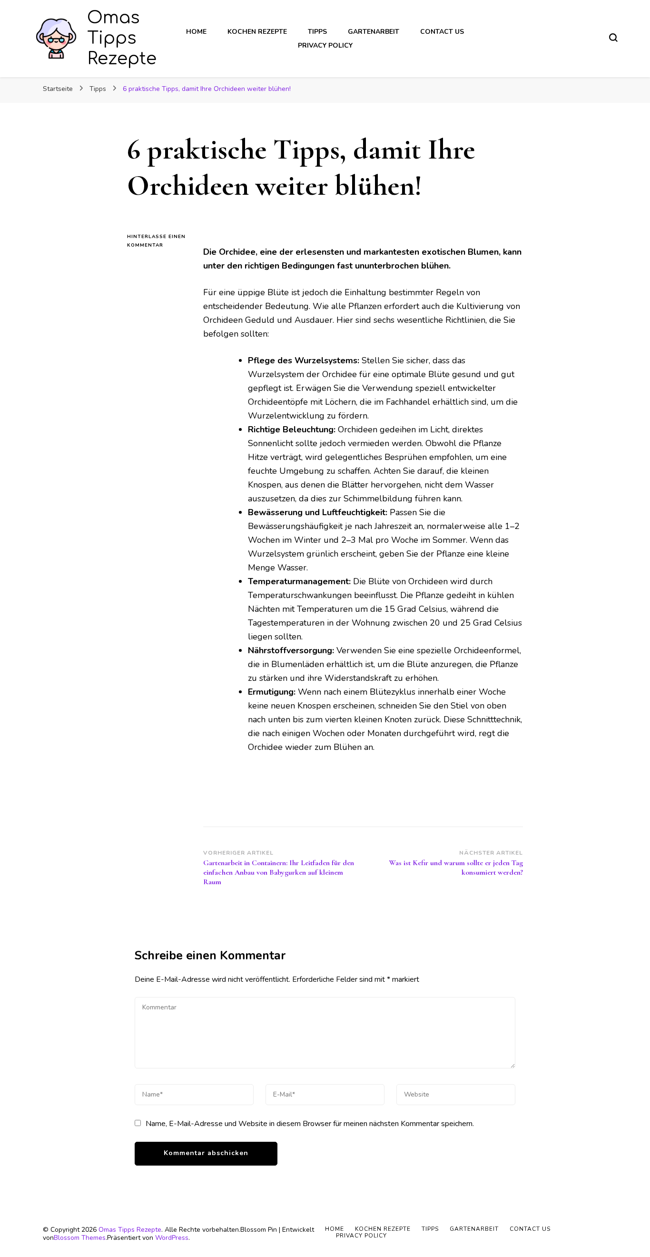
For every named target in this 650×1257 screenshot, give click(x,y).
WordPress (171, 1237)
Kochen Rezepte (257, 31)
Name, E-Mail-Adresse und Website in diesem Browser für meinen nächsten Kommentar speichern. (310, 1123)
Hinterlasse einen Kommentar (158, 241)
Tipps (317, 31)
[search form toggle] (613, 37)
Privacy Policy (325, 45)
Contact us (442, 31)
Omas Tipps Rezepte (122, 38)
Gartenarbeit (373, 31)
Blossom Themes (80, 1237)
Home (196, 31)
